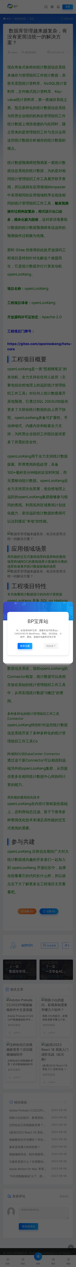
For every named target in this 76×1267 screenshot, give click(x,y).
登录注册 (25, 645)
